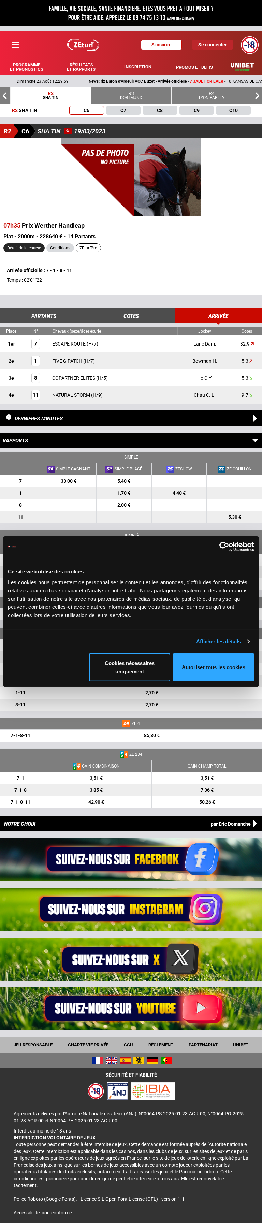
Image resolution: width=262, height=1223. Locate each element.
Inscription (137, 66)
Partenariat (203, 1045)
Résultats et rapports (81, 67)
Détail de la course (24, 247)
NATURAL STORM (71, 395)
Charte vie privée (88, 1045)
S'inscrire (161, 44)
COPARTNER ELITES (74, 378)
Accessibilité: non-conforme (43, 1212)
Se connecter (212, 44)
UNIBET (240, 1045)
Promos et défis (194, 67)
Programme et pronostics (26, 67)
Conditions (60, 247)
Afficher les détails (218, 641)
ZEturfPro (88, 247)
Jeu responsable (33, 1045)
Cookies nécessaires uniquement (130, 667)
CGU (128, 1045)
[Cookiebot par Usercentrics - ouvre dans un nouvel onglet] (224, 547)
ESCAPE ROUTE (69, 344)
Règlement (160, 1045)
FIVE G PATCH (67, 361)
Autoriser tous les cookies (213, 667)
